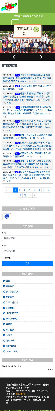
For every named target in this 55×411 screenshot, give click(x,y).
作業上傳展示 (11, 302)
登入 (27, 263)
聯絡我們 (20, 394)
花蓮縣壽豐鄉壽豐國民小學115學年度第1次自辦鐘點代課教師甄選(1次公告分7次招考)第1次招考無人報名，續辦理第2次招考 (27, 110)
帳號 (4, 233)
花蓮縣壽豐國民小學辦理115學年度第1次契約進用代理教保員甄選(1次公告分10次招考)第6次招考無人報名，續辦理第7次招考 (27, 124)
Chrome (36, 397)
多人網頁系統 (11, 291)
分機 (27, 391)
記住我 (7, 258)
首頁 (7, 280)
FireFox (45, 397)
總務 (21, 89)
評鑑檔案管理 (11, 313)
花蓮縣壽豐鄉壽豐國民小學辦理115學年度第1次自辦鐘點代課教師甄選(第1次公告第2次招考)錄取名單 (27, 78)
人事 (34, 81)
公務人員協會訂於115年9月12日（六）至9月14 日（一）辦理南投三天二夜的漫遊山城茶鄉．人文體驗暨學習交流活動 (27, 145)
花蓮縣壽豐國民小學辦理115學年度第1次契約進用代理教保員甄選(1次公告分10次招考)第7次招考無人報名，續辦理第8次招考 (27, 96)
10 (25, 195)
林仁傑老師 (22, 397)
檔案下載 (9, 340)
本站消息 (10, 65)
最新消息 (9, 286)
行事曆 (8, 335)
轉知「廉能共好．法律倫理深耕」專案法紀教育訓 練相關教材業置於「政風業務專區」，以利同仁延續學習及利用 (27, 164)
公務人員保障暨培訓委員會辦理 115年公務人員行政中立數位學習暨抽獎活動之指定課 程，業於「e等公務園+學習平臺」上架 (26, 175)
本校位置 (10, 394)
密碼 (4, 245)
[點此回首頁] (27, 42)
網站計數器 (10, 346)
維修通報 (9, 308)
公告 (17, 75)
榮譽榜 (8, 324)
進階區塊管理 (11, 319)
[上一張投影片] (14, 57)
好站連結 (9, 297)
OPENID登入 (11, 351)
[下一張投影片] (41, 57)
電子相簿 (9, 329)
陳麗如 (11, 89)
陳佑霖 (23, 81)
